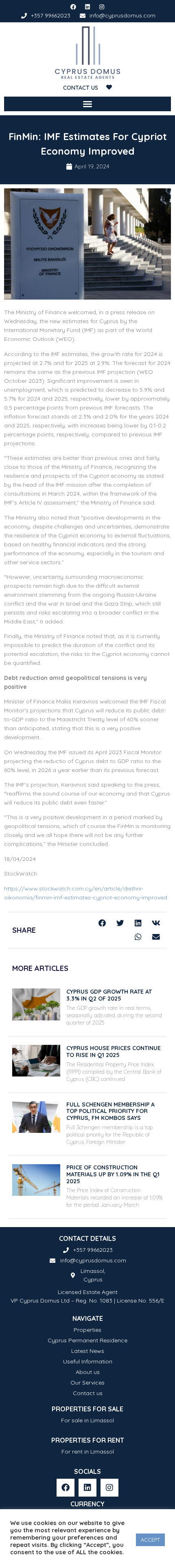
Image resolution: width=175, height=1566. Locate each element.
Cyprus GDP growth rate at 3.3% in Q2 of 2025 (109, 995)
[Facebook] (72, 6)
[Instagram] (101, 6)
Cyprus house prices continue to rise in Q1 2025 (113, 1051)
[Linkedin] (87, 6)
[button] (87, 104)
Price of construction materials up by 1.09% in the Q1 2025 (113, 1174)
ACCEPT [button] (150, 1539)
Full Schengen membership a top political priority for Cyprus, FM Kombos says (110, 1111)
